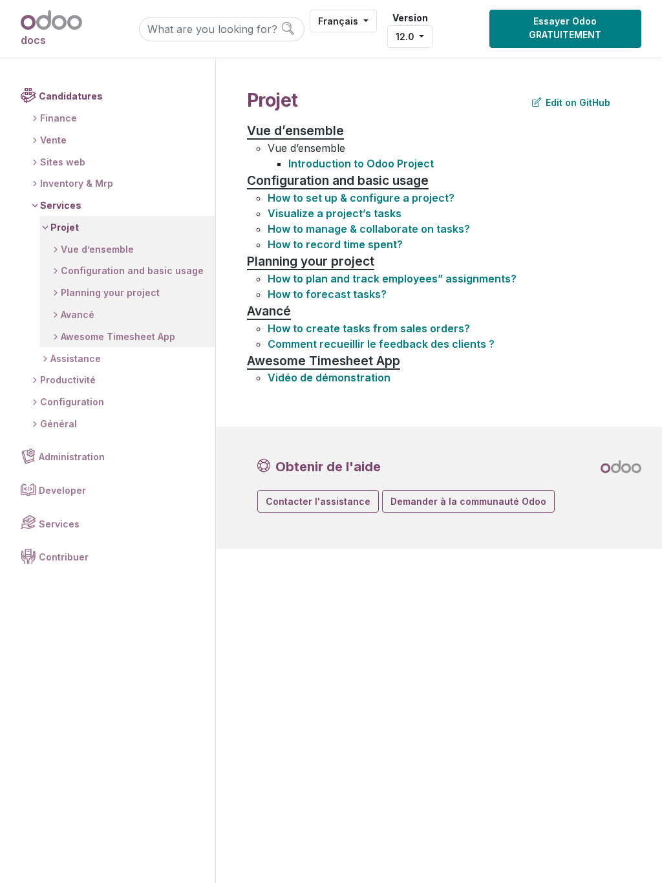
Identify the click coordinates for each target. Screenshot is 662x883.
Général (58, 423)
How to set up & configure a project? (361, 197)
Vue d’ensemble (97, 249)
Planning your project (110, 292)
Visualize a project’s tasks (334, 213)
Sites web (62, 161)
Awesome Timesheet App (118, 336)
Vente (53, 139)
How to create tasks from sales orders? (369, 328)
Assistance (75, 358)
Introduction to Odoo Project (361, 163)
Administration (72, 456)
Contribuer (64, 556)
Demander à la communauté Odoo (468, 501)
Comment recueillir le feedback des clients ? (381, 343)
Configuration (72, 401)
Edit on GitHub (576, 102)
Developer (62, 490)
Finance (58, 117)
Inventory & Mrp (76, 183)
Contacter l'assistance (318, 501)
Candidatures (71, 95)
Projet (64, 227)
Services (60, 205)
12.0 (406, 36)
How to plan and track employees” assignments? (392, 278)
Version (410, 17)
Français (339, 21)
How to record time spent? (335, 244)
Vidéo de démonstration (329, 377)
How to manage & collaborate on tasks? (369, 228)
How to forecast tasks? (327, 294)
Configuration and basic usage (132, 270)
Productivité (68, 379)
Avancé (77, 314)
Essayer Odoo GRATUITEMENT (565, 28)
